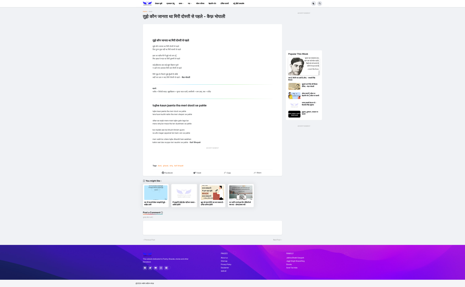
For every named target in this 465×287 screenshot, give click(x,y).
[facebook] (145, 268)
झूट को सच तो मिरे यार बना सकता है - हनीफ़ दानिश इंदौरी (212, 203)
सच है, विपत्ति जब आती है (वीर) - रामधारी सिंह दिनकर (301, 79)
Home (145, 11)
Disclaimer (225, 268)
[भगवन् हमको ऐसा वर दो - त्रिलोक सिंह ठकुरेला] (294, 105)
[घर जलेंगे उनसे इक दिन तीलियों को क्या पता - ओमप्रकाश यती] (240, 192)
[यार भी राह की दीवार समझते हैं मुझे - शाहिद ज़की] (155, 192)
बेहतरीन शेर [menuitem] (212, 3)
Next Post (277, 240)
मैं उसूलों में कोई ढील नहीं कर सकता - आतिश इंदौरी (184, 203)
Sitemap (224, 261)
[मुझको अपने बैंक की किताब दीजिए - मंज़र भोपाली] (294, 86)
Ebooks (289, 264)
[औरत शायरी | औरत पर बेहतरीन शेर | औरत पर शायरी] (294, 95)
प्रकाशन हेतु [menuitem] (170, 3)
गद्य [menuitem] (189, 3)
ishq (171, 166)
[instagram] (161, 268)
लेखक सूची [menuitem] (158, 3)
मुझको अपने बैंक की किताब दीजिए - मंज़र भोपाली (309, 85)
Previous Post (149, 240)
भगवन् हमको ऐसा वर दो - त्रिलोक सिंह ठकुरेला (309, 104)
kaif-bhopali (178, 166)
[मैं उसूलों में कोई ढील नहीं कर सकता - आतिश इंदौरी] (184, 192)
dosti (150, 11)
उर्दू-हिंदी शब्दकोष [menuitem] (238, 3)
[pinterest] (166, 268)
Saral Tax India (291, 268)
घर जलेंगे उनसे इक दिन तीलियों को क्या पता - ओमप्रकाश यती (240, 203)
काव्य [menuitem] (180, 3)
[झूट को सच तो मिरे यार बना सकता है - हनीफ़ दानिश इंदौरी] (212, 192)
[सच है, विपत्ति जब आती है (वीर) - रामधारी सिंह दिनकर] (304, 66)
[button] (313, 3)
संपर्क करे (223, 271)
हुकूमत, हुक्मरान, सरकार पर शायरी (310, 113)
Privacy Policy (226, 264)
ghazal (165, 166)
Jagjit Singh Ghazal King (295, 261)
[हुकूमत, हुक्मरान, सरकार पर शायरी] (294, 114)
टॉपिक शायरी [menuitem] (225, 3)
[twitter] (150, 268)
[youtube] (156, 268)
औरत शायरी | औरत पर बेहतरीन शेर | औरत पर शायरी (310, 94)
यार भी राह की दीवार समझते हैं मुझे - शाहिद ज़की (155, 203)
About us (224, 258)
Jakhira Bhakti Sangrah (295, 258)
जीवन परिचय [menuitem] (200, 3)
